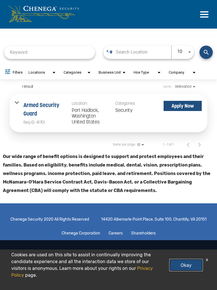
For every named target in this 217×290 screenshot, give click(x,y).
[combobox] (49, 52)
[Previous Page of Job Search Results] (188, 144)
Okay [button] (186, 265)
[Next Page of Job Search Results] (199, 144)
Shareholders (143, 233)
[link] (108, 113)
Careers (115, 233)
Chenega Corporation (81, 233)
